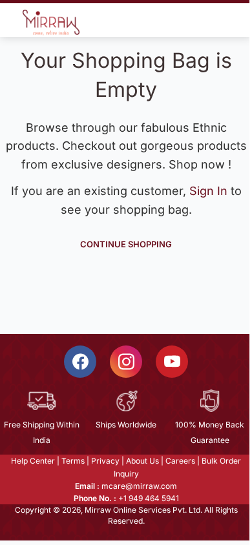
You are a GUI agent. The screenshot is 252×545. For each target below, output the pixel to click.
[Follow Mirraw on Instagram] (126, 361)
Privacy (105, 461)
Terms (73, 461)
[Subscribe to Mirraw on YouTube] (172, 361)
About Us (142, 461)
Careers (180, 461)
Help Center (33, 461)
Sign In (210, 191)
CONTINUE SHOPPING (126, 244)
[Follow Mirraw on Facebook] (80, 361)
